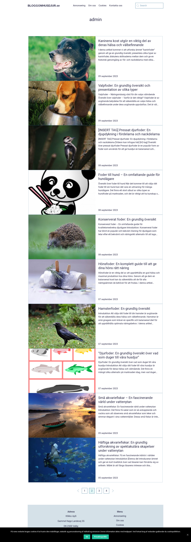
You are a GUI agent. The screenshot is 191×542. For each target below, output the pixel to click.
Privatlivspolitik (100, 537)
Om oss (92, 5)
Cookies (102, 5)
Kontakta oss (115, 5)
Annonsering (79, 5)
